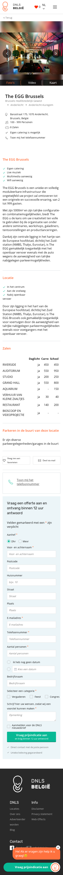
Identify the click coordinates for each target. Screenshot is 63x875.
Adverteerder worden (17, 822)
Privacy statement (41, 814)
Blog (12, 829)
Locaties (14, 808)
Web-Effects (38, 819)
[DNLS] (13, 7)
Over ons (15, 814)
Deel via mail (49, 460)
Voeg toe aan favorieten (13, 460)
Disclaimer (37, 808)
